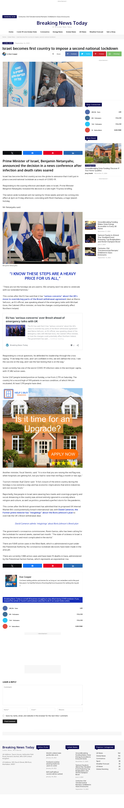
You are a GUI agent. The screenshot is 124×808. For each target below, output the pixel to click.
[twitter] (27, 589)
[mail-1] (24, 589)
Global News (11, 37)
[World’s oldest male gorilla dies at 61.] (40, 755)
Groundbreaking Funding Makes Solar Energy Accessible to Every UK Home (108, 225)
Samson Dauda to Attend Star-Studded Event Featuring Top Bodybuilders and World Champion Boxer (109, 238)
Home (4, 37)
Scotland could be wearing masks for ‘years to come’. (53, 764)
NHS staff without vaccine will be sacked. (54, 773)
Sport (87, 241)
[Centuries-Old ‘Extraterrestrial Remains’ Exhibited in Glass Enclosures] (90, 251)
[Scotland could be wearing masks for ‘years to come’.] (40, 764)
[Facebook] (102, 23)
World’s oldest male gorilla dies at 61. (53, 754)
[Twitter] (109, 23)
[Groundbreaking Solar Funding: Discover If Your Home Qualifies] (103, 153)
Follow (80, 614)
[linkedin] (20, 589)
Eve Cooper (13, 54)
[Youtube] (113, 23)
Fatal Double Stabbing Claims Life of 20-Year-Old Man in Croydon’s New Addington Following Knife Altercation (61, 17)
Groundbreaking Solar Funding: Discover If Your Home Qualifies (102, 169)
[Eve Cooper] (4, 54)
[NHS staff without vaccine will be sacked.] (40, 774)
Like (81, 608)
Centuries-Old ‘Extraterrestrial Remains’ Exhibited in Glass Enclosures (108, 251)
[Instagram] (106, 23)
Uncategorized (90, 165)
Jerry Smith (89, 173)
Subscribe (79, 626)
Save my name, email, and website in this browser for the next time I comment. (37, 716)
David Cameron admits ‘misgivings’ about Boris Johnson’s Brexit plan (46, 523)
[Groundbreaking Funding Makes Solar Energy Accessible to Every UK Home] (90, 225)
